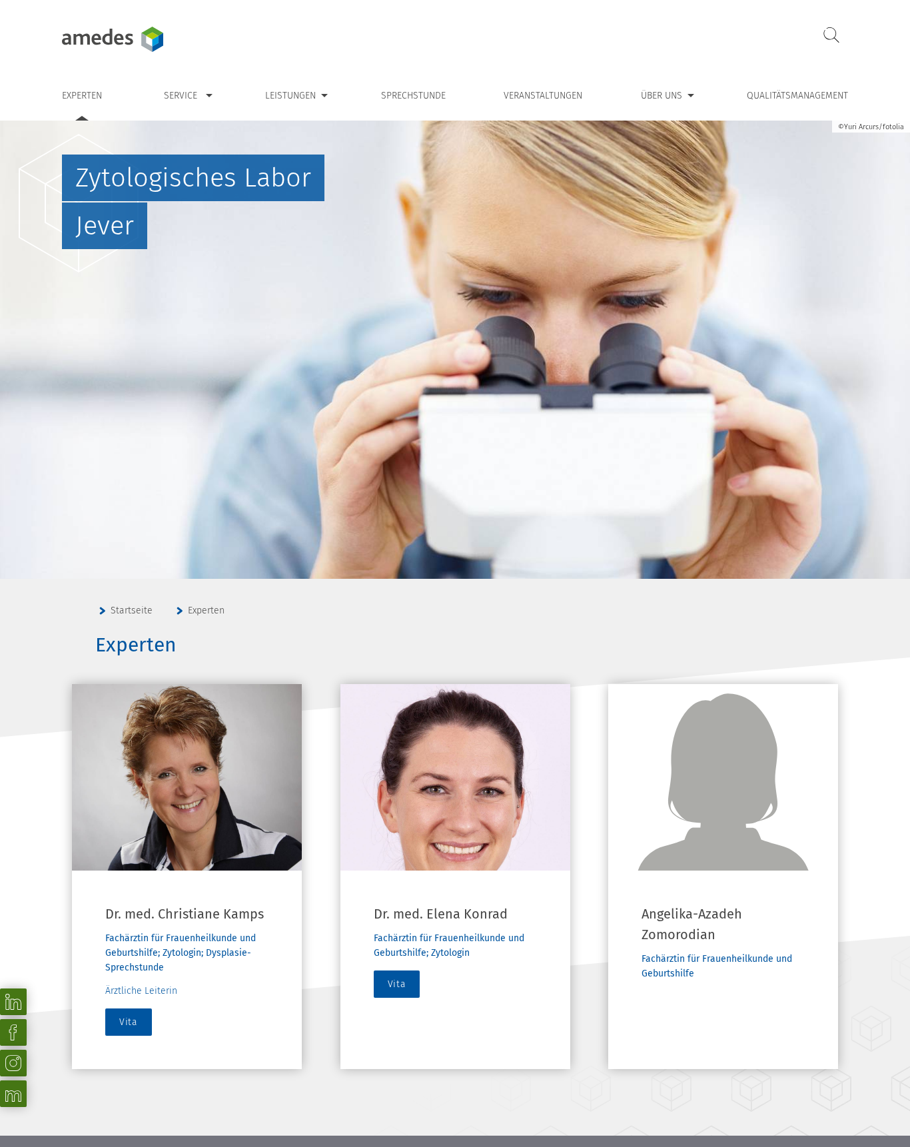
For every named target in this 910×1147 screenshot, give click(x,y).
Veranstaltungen (543, 95)
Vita (128, 1022)
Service (180, 95)
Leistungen (290, 95)
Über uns (661, 95)
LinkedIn (13, 1001)
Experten (82, 95)
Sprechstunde (413, 95)
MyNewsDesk (13, 1093)
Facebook (13, 1032)
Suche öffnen (831, 35)
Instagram (13, 1063)
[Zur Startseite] (145, 39)
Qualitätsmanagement (797, 95)
